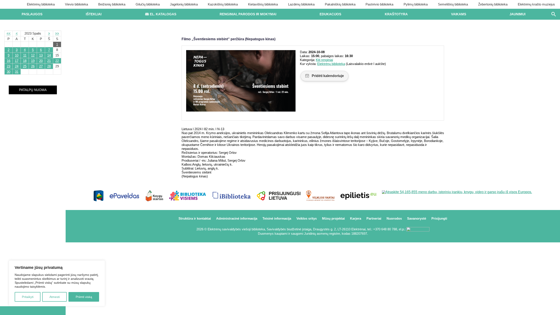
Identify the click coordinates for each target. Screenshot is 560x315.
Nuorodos (394, 218)
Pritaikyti (27, 297)
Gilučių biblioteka (148, 4)
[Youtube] (33, 310)
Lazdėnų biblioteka (301, 4)
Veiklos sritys (306, 218)
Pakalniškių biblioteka (340, 4)
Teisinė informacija (276, 218)
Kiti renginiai (324, 60)
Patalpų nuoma (33, 90)
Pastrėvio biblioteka (379, 4)
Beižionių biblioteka (111, 4)
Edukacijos (330, 14)
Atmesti (54, 297)
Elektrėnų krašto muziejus (536, 4)
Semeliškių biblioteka (453, 4)
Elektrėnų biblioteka (41, 4)
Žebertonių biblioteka (493, 4)
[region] (57, 283)
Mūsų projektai (333, 218)
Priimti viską (84, 297)
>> (57, 33)
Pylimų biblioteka (416, 4)
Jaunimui (517, 14)
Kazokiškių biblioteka (223, 4)
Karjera (355, 218)
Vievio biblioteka (76, 4)
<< (8, 33)
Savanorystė (416, 218)
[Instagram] (47, 310)
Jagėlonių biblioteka (184, 4)
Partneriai (373, 218)
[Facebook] (18, 310)
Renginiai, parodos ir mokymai (248, 14)
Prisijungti (439, 218)
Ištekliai (94, 14)
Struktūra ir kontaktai (194, 218)
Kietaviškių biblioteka (263, 4)
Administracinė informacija (236, 218)
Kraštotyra (396, 14)
